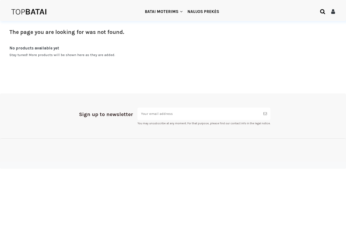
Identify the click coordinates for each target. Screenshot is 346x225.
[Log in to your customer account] (333, 12)
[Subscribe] (265, 114)
